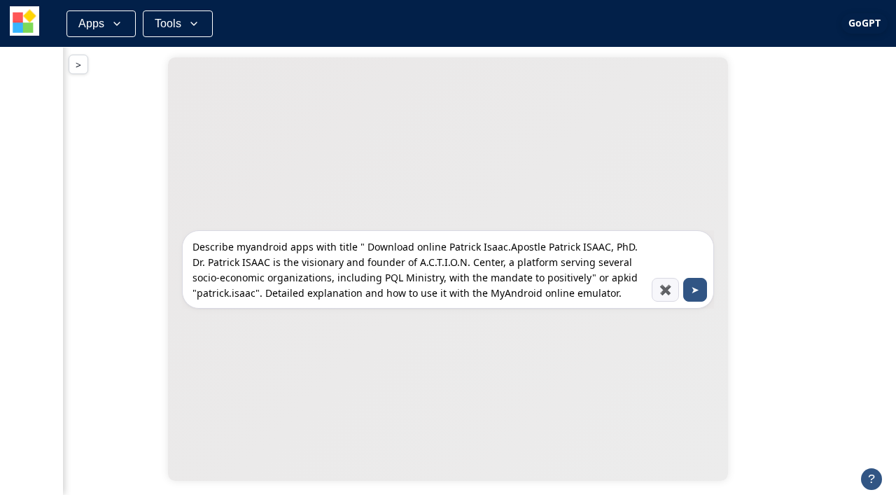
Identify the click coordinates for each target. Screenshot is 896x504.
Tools (168, 23)
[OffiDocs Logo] (24, 23)
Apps (91, 23)
